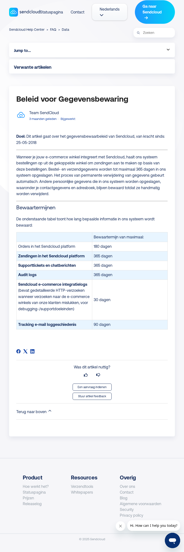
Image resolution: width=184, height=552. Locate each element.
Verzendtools (82, 486)
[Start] (24, 12)
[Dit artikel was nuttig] (86, 375)
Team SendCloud (44, 113)
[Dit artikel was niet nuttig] (98, 375)
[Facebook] (18, 351)
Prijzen (28, 498)
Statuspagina (51, 12)
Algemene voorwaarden (140, 504)
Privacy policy (131, 515)
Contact (77, 12)
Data (65, 29)
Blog (123, 498)
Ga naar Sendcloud (152, 9)
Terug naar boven (31, 411)
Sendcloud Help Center (27, 29)
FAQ (53, 29)
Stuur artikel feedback (92, 396)
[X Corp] (25, 351)
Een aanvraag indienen (92, 387)
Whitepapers (82, 492)
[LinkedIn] (32, 351)
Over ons (127, 486)
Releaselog (32, 504)
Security (127, 509)
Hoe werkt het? (36, 486)
